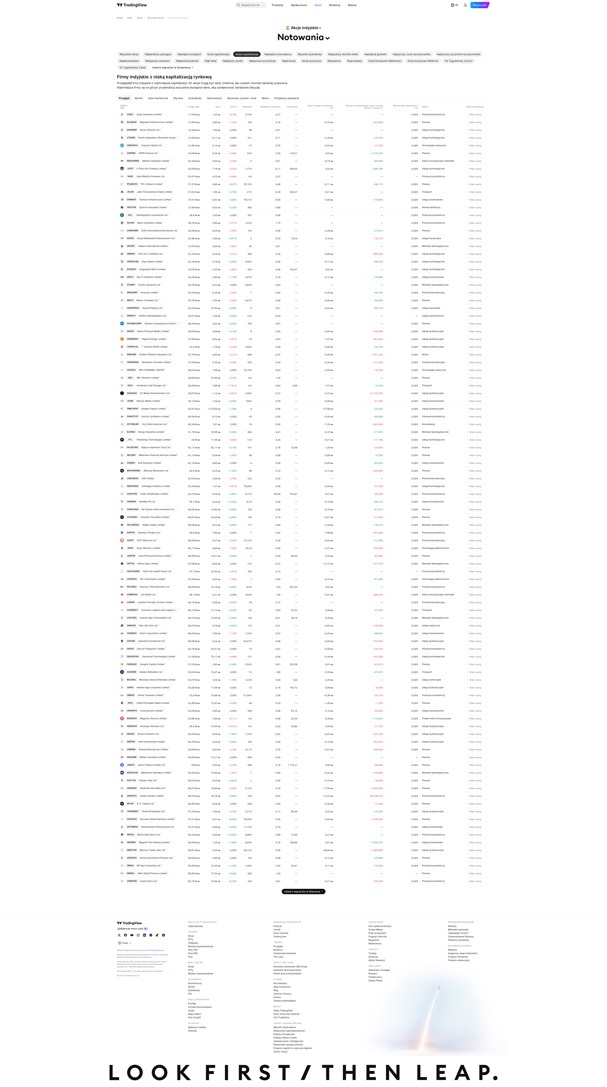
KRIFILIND (131, 354)
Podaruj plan (279, 936)
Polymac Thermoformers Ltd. (155, 586)
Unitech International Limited (153, 246)
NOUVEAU (132, 819)
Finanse (426, 122)
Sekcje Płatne (375, 980)
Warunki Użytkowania (284, 1027)
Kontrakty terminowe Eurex (287, 970)
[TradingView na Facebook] (125, 935)
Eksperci (372, 973)
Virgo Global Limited (151, 261)
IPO (190, 993)
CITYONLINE (132, 424)
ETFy (190, 939)
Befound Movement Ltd (156, 470)
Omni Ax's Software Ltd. (150, 253)
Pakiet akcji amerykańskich (287, 973)
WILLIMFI (131, 455)
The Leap (278, 956)
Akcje (191, 935)
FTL (130, 439)
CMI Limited (147, 478)
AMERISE (131, 749)
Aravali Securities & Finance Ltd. (156, 857)
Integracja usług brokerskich (462, 953)
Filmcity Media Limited (148, 401)
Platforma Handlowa (458, 940)
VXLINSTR (132, 579)
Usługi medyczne (431, 625)
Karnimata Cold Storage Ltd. (151, 385)
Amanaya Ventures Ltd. (152, 726)
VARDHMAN (132, 362)
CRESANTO (132, 145)
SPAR (130, 548)
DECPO (130, 648)
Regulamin (373, 940)
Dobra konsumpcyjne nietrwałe (438, 160)
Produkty (277, 5)
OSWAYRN (132, 881)
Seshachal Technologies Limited (158, 656)
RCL (130, 215)
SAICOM (131, 641)
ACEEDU (131, 463)
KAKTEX (131, 532)
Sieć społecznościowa (379, 926)
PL (456, 5)
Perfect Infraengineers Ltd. (153, 315)
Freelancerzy (375, 977)
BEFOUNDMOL (134, 470)
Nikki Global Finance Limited (152, 873)
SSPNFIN (131, 153)
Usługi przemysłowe (432, 199)
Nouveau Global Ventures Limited (157, 819)
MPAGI (130, 865)
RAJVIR (130, 223)
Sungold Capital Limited (152, 664)
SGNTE (130, 540)
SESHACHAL (133, 656)
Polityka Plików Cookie (285, 1037)
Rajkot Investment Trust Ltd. (156, 447)
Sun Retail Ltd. (148, 594)
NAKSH (130, 331)
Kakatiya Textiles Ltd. (149, 532)
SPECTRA (131, 207)
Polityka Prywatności (284, 1034)
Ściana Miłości (375, 929)
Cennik (277, 929)
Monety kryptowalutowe (200, 946)
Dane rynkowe (280, 933)
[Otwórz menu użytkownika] (465, 5)
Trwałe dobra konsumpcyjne (436, 718)
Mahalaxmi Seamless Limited (156, 772)
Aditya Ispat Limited (147, 563)
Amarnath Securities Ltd (152, 788)
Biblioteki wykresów (458, 929)
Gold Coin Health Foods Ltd (157, 571)
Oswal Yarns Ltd (148, 881)
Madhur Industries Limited (155, 160)
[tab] (129, 54)
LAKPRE (131, 602)
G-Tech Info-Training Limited (151, 168)
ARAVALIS (132, 858)
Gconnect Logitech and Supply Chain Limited (159, 610)
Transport (427, 191)
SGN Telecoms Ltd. (147, 540)
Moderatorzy (375, 943)
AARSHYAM (132, 509)
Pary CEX (193, 949)
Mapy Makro (194, 1014)
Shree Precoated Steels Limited (153, 703)
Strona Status (280, 1051)
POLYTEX (131, 780)
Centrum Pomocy (282, 993)
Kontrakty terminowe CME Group (290, 966)
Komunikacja (428, 424)
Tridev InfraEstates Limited (154, 493)
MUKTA (130, 834)
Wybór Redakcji (376, 960)
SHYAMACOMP (134, 323)
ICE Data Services (156, 950)
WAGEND (131, 842)
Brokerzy (334, 5)
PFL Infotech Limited (151, 184)
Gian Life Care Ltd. (148, 625)
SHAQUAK (132, 393)
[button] (285, 5)
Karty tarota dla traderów (286, 1014)
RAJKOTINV (132, 447)
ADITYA (130, 563)
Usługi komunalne (431, 308)
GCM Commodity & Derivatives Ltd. (159, 230)
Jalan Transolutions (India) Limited (154, 191)
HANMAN (131, 501)
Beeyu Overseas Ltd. (147, 300)
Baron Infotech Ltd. (150, 129)
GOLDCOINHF (133, 571)
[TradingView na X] (119, 935)
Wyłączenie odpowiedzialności (289, 1030)
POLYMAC (132, 587)
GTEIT (130, 168)
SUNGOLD (132, 664)
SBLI (130, 377)
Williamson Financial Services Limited (158, 455)
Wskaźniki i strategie (379, 970)
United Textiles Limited (151, 795)
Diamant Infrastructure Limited (155, 199)
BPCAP (130, 803)
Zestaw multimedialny (284, 1000)
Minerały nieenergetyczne (435, 246)
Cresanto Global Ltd (151, 145)
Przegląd (278, 946)
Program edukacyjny (458, 960)
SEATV (130, 277)
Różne (425, 354)
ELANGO (131, 432)
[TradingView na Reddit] (163, 935)
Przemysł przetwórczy (433, 114)
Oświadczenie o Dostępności (288, 1041)
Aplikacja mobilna (197, 1027)
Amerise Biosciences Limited (153, 749)
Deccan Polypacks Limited (150, 648)
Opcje (191, 1010)
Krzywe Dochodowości (200, 1007)
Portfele (192, 1003)
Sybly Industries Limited (149, 114)
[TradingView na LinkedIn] (144, 935)
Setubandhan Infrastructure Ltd (157, 826)
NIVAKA (130, 734)
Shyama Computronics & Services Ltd (161, 323)
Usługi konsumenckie (433, 277)
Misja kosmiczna (281, 986)
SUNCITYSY (132, 416)
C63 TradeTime (281, 1017)
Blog (275, 990)
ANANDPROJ (133, 308)
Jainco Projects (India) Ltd (151, 764)
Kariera (277, 997)
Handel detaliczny (431, 207)
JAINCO (130, 765)
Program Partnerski (458, 956)
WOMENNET (132, 339)
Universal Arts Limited (151, 710)
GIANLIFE (131, 625)
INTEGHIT (131, 269)
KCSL (130, 385)
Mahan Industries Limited (153, 757)
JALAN (130, 192)
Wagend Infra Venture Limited (154, 842)
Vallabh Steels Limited (153, 524)
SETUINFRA (132, 827)
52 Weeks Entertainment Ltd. (155, 393)
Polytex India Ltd (147, 780)
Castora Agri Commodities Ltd (155, 617)
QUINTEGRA (132, 486)
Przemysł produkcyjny (433, 292)
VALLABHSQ (133, 525)
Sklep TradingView (283, 1010)
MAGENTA (132, 718)
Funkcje (277, 926)
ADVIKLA (131, 370)
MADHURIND (133, 161)
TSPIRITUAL (132, 346)
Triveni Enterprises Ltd (153, 811)
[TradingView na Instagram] (138, 935)
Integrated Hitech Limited (152, 269)
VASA (130, 176)
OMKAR (130, 695)
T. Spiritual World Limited (154, 346)
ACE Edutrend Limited (149, 462)
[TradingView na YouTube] (132, 935)
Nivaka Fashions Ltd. (148, 734)
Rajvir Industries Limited (149, 222)
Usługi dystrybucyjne (433, 331)
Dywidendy (194, 990)
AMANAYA (132, 726)
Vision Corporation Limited (153, 633)
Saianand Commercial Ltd (151, 641)
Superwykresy (195, 926)
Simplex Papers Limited (153, 408)
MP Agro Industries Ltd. (149, 865)
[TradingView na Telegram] (151, 935)
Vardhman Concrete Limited (156, 362)
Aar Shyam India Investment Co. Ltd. (159, 509)
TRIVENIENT (132, 811)
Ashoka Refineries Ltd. (150, 672)
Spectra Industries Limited (152, 207)
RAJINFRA (132, 122)
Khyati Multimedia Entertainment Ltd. (156, 238)
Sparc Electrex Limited (148, 548)
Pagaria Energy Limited (154, 339)
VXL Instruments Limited (152, 579)
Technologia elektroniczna (435, 548)
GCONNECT (132, 610)
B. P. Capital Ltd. (145, 803)
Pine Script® (194, 1017)
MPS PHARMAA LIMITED (151, 370)
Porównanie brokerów (284, 953)
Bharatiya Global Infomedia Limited (157, 679)
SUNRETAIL (132, 594)
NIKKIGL (131, 873)
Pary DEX (193, 953)
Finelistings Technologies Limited (153, 439)
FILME (130, 401)
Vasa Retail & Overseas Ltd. (151, 176)
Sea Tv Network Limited (149, 277)
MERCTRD (132, 850)
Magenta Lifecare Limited (153, 718)
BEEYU (130, 300)
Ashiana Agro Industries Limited (153, 687)
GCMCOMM (132, 230)
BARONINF (132, 130)
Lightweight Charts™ (458, 933)
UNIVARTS (132, 710)
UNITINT (131, 246)
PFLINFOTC (132, 184)
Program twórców (377, 936)
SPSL (130, 703)
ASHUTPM (132, 494)
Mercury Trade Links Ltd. (153, 850)
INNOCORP (132, 292)
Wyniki (191, 986)
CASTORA (132, 618)
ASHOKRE (131, 672)
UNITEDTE (132, 796)
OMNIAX (131, 254)
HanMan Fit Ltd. (147, 501)
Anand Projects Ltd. (152, 308)
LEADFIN (131, 556)
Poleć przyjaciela (377, 933)
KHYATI (130, 238)
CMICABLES (132, 478)
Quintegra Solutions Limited (155, 486)
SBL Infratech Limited (148, 377)
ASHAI (130, 687)
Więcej (352, 5)
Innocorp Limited (149, 292)
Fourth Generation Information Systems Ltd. (158, 137)
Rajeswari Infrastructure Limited (156, 122)
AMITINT (131, 741)
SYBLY (130, 114)
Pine (190, 956)
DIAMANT (131, 199)
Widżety (452, 926)
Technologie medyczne (434, 145)
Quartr (159, 971)
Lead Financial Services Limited (154, 555)
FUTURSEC (132, 517)
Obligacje (193, 942)
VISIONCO (131, 633)
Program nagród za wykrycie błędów (292, 1048)
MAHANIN (131, 757)
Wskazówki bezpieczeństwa (288, 1044)
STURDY (131, 285)
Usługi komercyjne (431, 238)
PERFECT (131, 315)
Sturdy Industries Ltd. (149, 284)
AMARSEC (132, 788)
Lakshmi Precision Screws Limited (155, 602)
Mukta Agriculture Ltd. (148, 834)
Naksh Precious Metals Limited (153, 331)
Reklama (452, 949)
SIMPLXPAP (132, 408)
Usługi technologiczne (433, 129)
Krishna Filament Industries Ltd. (155, 354)
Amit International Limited (151, 741)
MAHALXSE (132, 772)
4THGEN (131, 137)
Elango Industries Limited (151, 432)
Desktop (192, 1030)
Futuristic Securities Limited (155, 517)
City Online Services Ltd (154, 424)
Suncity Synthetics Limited (155, 416)
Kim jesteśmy (280, 983)
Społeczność (299, 5)
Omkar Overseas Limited (150, 695)
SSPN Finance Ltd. (148, 153)
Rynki (318, 5)
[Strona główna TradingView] (132, 5)
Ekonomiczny (195, 983)
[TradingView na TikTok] (157, 935)
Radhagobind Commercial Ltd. (152, 215)
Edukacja (373, 956)
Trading (372, 953)
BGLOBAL (131, 679)
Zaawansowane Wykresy (461, 936)
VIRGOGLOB (132, 261)
